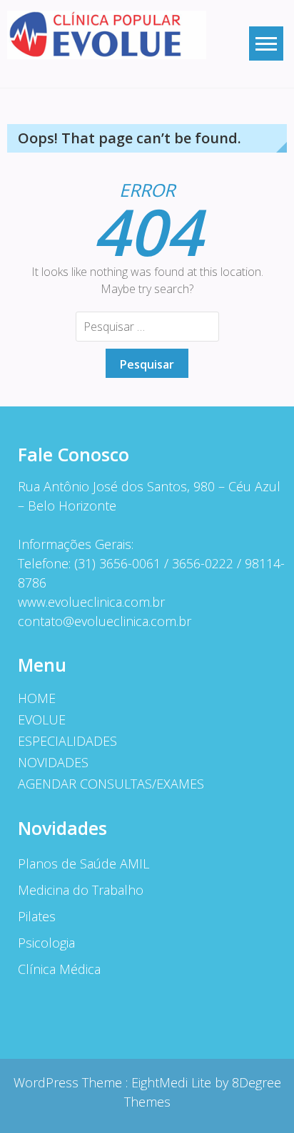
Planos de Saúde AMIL (83, 863)
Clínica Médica (59, 969)
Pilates (37, 916)
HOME (37, 698)
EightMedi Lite (173, 1082)
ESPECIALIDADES (67, 740)
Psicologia (46, 942)
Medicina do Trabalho (80, 890)
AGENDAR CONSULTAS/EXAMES (111, 783)
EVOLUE (42, 719)
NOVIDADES (53, 762)
